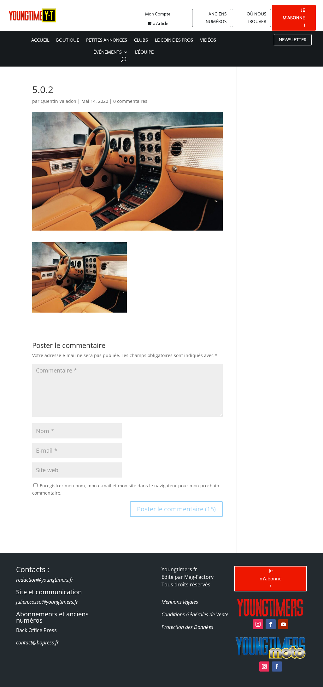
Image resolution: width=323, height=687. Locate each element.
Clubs (141, 40)
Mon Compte (157, 14)
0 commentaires (130, 101)
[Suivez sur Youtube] (283, 624)
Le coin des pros (174, 40)
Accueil (40, 40)
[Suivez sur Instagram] (258, 624)
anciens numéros (216, 17)
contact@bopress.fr (37, 642)
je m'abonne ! (294, 17)
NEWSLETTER (293, 40)
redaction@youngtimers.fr (44, 579)
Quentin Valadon (58, 101)
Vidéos (208, 40)
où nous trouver (256, 17)
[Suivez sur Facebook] (271, 624)
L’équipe (144, 52)
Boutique (67, 40)
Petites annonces (106, 40)
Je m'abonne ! (270, 578)
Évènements (107, 52)
